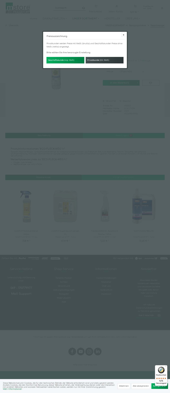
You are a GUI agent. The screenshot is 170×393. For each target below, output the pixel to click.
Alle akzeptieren (141, 386)
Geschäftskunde (61, 60)
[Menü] (165, 366)
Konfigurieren (159, 386)
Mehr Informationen (12, 389)
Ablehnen (124, 386)
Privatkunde (98, 60)
